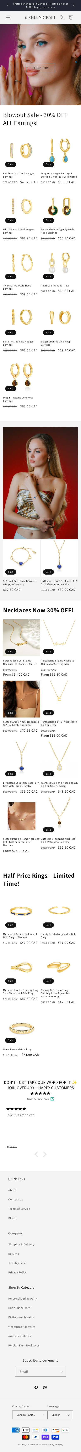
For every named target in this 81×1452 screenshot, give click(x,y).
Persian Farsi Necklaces (24, 1345)
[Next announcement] (73, 5)
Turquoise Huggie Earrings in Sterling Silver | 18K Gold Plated (59, 175)
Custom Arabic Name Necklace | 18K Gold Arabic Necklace (21, 723)
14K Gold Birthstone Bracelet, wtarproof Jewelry (19, 582)
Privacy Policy (17, 1272)
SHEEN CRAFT (33, 1444)
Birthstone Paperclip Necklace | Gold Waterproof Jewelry (59, 840)
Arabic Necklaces (19, 1336)
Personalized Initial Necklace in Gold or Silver (59, 723)
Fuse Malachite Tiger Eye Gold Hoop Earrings (58, 231)
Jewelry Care (17, 1263)
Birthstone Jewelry (21, 1317)
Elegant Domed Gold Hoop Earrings (56, 343)
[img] (40, 1093)
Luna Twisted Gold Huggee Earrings (18, 343)
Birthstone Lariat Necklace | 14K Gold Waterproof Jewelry (59, 582)
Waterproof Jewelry (21, 1327)
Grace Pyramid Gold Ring (17, 1049)
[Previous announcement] (7, 5)
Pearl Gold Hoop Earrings (55, 285)
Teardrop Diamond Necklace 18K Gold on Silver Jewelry (59, 784)
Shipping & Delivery (21, 1244)
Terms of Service (19, 1209)
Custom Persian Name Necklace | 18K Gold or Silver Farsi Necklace (21, 842)
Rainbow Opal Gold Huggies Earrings (19, 175)
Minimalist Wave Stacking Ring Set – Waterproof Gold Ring (20, 991)
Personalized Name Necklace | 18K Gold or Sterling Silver (58, 662)
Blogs (12, 1218)
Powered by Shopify (52, 1444)
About (12, 1190)
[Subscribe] (61, 1372)
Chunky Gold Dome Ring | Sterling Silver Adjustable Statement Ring (55, 993)
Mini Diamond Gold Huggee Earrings (18, 231)
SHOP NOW (40, 68)
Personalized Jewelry (22, 1298)
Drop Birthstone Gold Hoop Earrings (18, 399)
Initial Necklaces (19, 1308)
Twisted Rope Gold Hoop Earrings (17, 287)
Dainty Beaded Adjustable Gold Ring (58, 935)
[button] (8, 17)
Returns (13, 1254)
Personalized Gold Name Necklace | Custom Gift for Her (20, 662)
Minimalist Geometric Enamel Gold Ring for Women (20, 935)
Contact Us (15, 1199)
